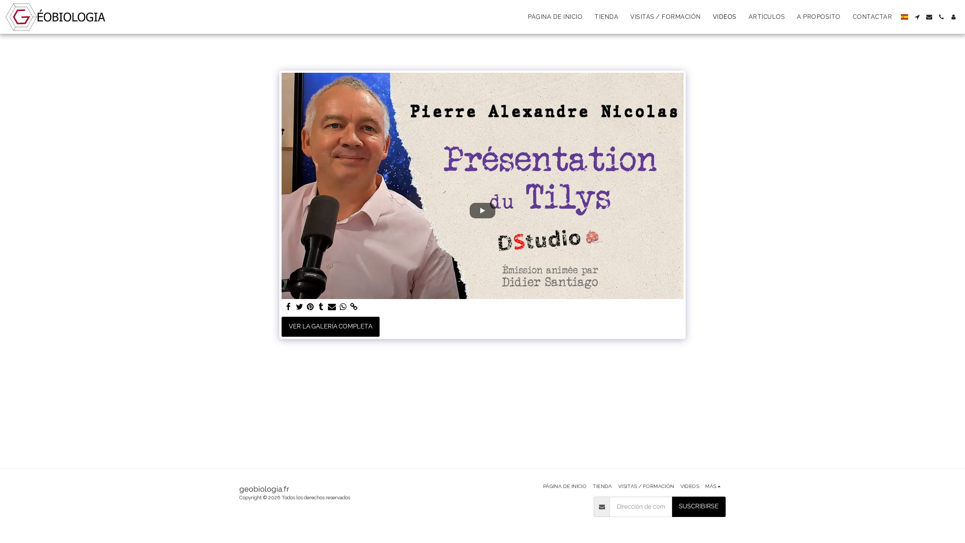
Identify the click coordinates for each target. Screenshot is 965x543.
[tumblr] (321, 307)
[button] (917, 17)
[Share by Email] (332, 307)
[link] (354, 307)
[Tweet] (299, 307)
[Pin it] (310, 307)
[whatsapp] (343, 307)
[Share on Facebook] (289, 307)
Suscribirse (698, 506)
